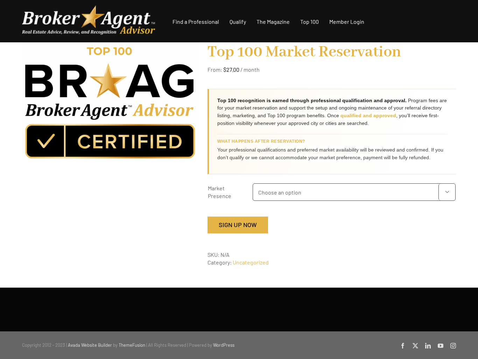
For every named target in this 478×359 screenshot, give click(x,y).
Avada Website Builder (90, 345)
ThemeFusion (132, 345)
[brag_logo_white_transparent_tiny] (88, 8)
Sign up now (238, 224)
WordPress (223, 345)
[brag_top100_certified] (109, 101)
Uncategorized (251, 262)
